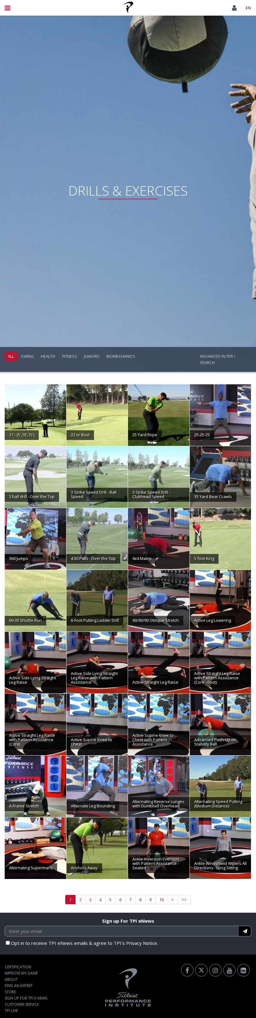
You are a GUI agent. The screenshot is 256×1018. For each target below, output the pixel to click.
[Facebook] (187, 970)
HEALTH (48, 356)
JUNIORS (92, 356)
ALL (11, 356)
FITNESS (69, 356)
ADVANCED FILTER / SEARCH (217, 359)
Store (10, 992)
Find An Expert (19, 985)
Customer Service (22, 1004)
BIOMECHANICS (120, 356)
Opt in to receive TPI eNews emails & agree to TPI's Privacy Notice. (84, 943)
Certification (18, 967)
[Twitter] (201, 970)
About (11, 979)
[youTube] (229, 970)
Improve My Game (21, 973)
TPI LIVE (11, 1010)
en (248, 8)
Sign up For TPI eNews (128, 921)
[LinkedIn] (243, 970)
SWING (27, 356)
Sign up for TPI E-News (26, 998)
